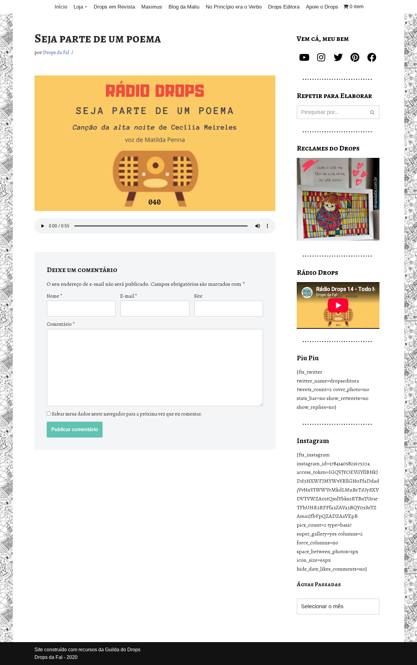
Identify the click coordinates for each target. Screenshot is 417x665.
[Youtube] (304, 57)
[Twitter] (338, 57)
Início (61, 7)
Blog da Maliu (184, 7)
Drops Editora (283, 7)
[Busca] (372, 112)
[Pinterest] (355, 57)
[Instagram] (321, 57)
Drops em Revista (114, 7)
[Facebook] (372, 57)
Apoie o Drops (322, 7)
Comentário (61, 324)
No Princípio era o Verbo (234, 7)
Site (198, 296)
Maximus (151, 7)
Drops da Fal (56, 52)
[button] (86, 6)
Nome (54, 296)
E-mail (128, 296)
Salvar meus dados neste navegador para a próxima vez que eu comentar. (127, 414)
